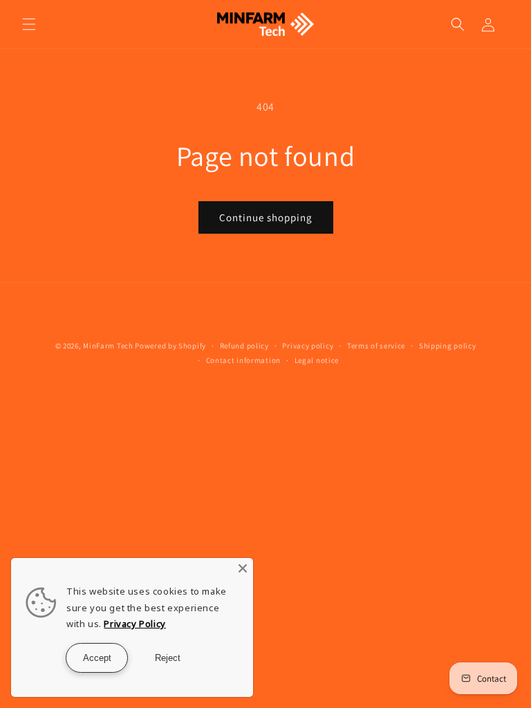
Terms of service (376, 346)
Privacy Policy (134, 623)
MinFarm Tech (108, 346)
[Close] (243, 568)
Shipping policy (447, 346)
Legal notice (317, 360)
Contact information (243, 360)
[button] (29, 24)
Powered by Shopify (170, 346)
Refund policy (244, 346)
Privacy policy (307, 346)
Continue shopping (266, 217)
